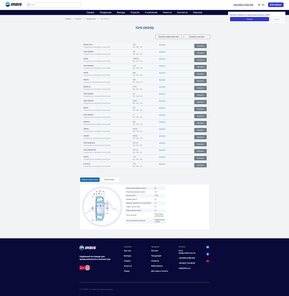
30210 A (86, 122)
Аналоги (162, 45)
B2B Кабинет (157, 266)
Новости (167, 12)
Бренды (121, 12)
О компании (151, 12)
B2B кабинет (276, 5)
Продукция (106, 12)
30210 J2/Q (87, 45)
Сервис (90, 12)
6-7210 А (86, 164)
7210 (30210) (104, 19)
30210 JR (86, 87)
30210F (86, 136)
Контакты (182, 12)
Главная (68, 19)
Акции (127, 271)
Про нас (127, 251)
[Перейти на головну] (13, 4)
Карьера (197, 12)
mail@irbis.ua (184, 268)
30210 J (86, 80)
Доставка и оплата (159, 271)
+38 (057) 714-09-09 (187, 263)
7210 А (86, 157)
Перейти (249, 19)
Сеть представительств (187, 252)
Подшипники (91, 19)
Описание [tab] (109, 179)
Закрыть (277, 19)
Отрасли (135, 12)
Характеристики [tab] (90, 179)
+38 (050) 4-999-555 (243, 5)
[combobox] (53, 4)
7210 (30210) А (89, 143)
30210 (85, 59)
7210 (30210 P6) (89, 150)
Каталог (79, 19)
